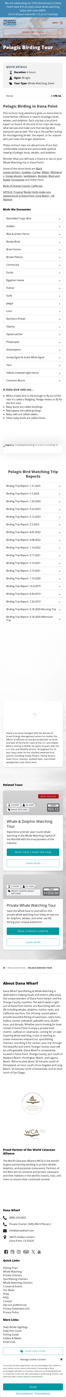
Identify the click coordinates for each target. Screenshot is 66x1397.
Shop (6, 1293)
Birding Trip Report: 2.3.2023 (22, 524)
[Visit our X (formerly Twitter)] (33, 1252)
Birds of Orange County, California (22, 186)
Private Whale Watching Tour (31, 905)
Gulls (9, 295)
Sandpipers (30, 176)
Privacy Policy (11, 1312)
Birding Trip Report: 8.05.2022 (23, 532)
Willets (45, 172)
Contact (7, 1301)
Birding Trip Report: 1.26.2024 (23, 501)
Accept (33, 1387)
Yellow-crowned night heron (22, 372)
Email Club (9, 1342)
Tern (9, 365)
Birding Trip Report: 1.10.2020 (23, 578)
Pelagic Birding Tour (40, 967)
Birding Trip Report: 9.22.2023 (23, 509)
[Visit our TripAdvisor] (26, 1252)
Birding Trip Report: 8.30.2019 (23, 594)
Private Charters (12, 1275)
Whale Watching (17, 967)
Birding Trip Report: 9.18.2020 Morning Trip (31, 609)
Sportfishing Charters (15, 1279)
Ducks (9, 272)
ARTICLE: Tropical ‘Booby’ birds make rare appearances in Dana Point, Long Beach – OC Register (29, 195)
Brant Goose (13, 249)
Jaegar (10, 303)
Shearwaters (13, 349)
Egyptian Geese (15, 280)
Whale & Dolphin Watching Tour (29, 824)
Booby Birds (13, 241)
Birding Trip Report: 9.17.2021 (23, 555)
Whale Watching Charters (18, 1282)
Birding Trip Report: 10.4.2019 (23, 586)
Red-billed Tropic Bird (18, 218)
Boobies (42, 176)
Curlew (36, 172)
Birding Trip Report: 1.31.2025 (23, 486)
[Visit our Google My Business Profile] (12, 1252)
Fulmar (10, 288)
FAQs (6, 1297)
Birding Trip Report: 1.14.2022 (23, 547)
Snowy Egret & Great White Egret (25, 357)
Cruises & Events (12, 1286)
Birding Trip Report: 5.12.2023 (23, 516)
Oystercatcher (14, 334)
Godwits (26, 172)
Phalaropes (12, 342)
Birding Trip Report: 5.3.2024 (22, 493)
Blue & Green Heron (18, 234)
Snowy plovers (14, 176)
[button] (61, 1359)
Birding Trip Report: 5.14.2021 (23, 563)
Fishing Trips (10, 1268)
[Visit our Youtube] (39, 1252)
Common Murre (15, 380)
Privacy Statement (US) (16, 1308)
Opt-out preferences (24, 1393)
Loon (9, 311)
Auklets (10, 226)
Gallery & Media (12, 1338)
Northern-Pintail (15, 318)
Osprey (10, 326)
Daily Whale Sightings (15, 1327)
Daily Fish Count (12, 1331)
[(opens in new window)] (33, 1190)
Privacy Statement (42, 1393)
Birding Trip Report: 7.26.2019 (23, 601)
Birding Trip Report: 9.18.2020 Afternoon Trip (29, 618)
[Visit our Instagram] (19, 1252)
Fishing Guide (11, 1334)
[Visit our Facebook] (6, 1252)
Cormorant (12, 264)
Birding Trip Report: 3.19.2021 (23, 570)
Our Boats (9, 1290)
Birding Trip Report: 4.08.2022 (23, 540)
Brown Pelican (14, 257)
